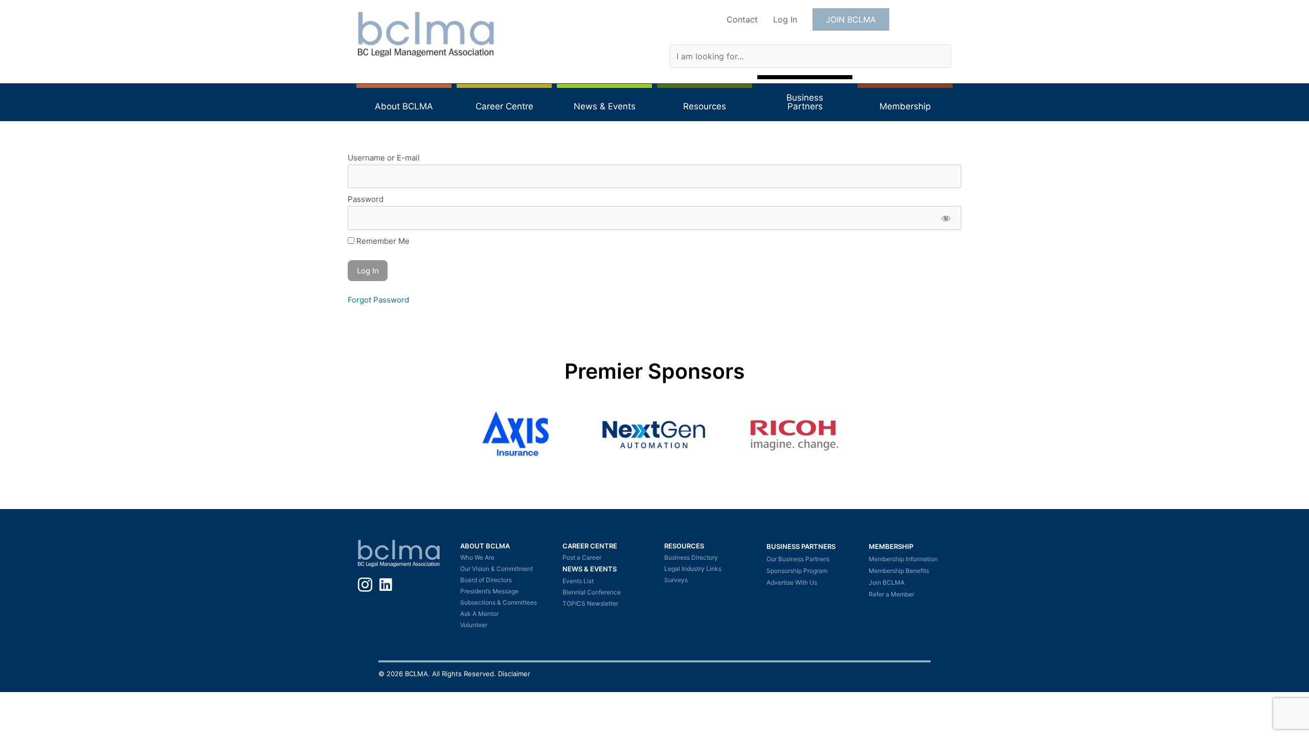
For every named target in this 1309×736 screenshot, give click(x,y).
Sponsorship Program (796, 570)
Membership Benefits (899, 570)
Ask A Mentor (479, 613)
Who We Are (477, 557)
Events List (578, 581)
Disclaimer (514, 674)
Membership (891, 546)
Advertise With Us (791, 582)
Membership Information (903, 559)
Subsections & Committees (498, 602)
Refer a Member (891, 594)
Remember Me (382, 241)
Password (365, 199)
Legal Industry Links (692, 568)
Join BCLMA (887, 582)
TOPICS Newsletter (590, 603)
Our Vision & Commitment (496, 568)
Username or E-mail (384, 158)
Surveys (676, 580)
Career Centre (589, 546)
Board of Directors (486, 580)
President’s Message (489, 591)
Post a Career (581, 557)
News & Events (589, 569)
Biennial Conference (591, 592)
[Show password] (945, 218)
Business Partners (801, 546)
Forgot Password (378, 300)
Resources (684, 546)
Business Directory (691, 557)
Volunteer (473, 625)
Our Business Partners (797, 559)
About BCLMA (485, 546)
